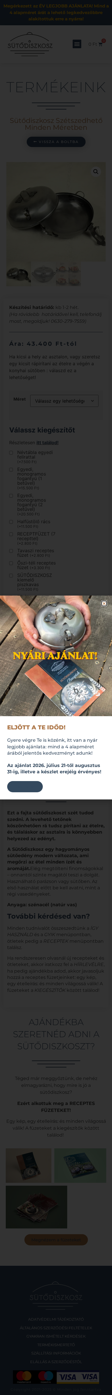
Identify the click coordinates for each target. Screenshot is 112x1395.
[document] (56, 697)
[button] (104, 603)
